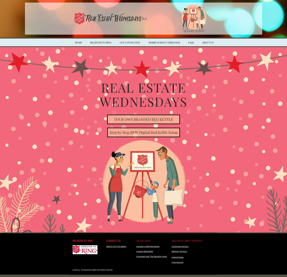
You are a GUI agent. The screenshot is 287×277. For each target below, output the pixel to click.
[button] (164, 42)
